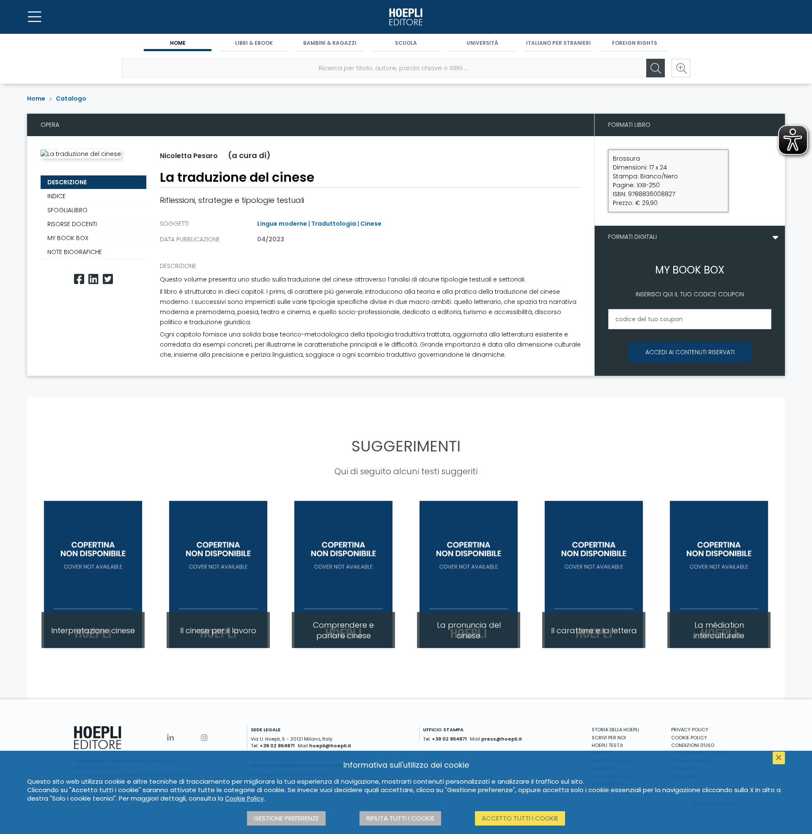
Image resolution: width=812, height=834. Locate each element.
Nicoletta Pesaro (189, 156)
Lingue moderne (282, 223)
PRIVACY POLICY (689, 729)
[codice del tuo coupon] (689, 319)
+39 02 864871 (277, 745)
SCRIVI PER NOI (609, 737)
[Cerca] (655, 68)
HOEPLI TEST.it (607, 745)
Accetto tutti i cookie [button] (520, 818)
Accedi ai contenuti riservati (690, 352)
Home (178, 42)
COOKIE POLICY (689, 737)
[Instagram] (204, 738)
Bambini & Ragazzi (330, 42)
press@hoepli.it (501, 739)
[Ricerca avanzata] (681, 68)
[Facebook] (79, 279)
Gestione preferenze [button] (286, 818)
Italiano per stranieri (558, 42)
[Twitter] (108, 279)
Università (482, 42)
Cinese (370, 223)
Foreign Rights (634, 42)
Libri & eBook (254, 42)
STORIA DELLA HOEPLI (615, 729)
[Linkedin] (93, 279)
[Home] (406, 16)
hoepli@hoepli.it (330, 745)
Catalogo (71, 98)
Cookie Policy (244, 798)
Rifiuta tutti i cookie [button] (400, 818)
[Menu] (34, 17)
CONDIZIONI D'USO (692, 745)
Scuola (406, 42)
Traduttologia (333, 223)
